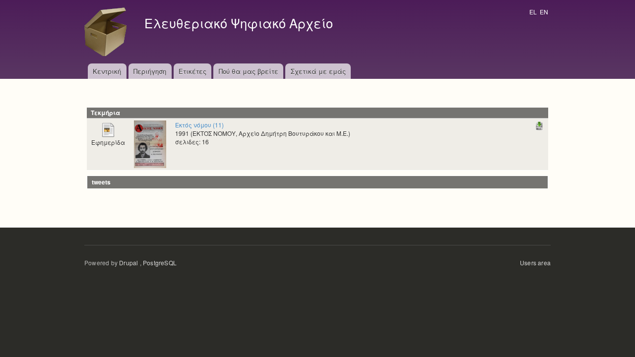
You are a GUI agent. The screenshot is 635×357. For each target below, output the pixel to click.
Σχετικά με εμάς (318, 71)
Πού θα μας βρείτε (248, 71)
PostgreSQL (160, 262)
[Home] (108, 31)
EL (533, 11)
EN (544, 11)
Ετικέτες (192, 71)
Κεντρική (107, 71)
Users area (535, 262)
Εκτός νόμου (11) (199, 124)
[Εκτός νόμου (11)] (150, 143)
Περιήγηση (149, 71)
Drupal (128, 262)
